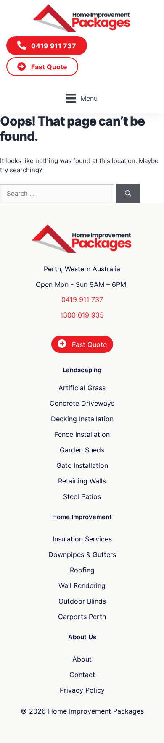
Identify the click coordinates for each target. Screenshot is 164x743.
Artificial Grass (82, 387)
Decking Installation (82, 419)
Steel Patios (82, 496)
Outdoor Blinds (82, 601)
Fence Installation (82, 434)
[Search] (128, 193)
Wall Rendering (82, 585)
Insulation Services (82, 539)
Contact (82, 674)
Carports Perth (82, 616)
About (82, 659)
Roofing (82, 570)
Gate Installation (82, 465)
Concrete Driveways (82, 403)
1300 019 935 (82, 315)
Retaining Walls (82, 481)
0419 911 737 (82, 299)
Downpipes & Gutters (82, 554)
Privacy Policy (82, 690)
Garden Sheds (82, 450)
